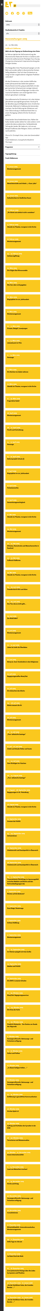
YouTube (6, 13)
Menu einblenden (2, 655)
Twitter (18, 13)
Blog (30, 13)
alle (7, 33)
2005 (8, 25)
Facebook (12, 13)
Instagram (23, 13)
